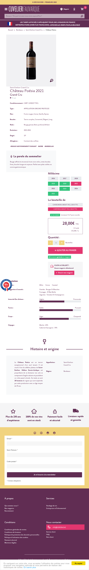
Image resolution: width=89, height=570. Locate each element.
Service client (51, 532)
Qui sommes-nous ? (11, 506)
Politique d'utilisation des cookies (16, 537)
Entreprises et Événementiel (56, 508)
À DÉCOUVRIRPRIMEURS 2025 (44, 2)
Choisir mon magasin (65, 273)
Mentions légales (10, 543)
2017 (64, 178)
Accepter (78, 563)
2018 (76, 178)
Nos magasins (9, 508)
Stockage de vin (51, 506)
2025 (53, 194)
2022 (53, 189)
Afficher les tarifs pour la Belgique (65, 25)
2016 (53, 178)
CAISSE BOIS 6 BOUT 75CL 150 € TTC (65, 205)
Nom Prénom (12, 450)
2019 (53, 184)
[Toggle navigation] (6, 9)
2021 (76, 184)
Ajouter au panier (66, 250)
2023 (64, 189)
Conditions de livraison (13, 532)
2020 (64, 184)
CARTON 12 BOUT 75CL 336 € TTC (65, 209)
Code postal (11, 461)
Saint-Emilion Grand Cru (34, 30)
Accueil (10, 30)
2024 (76, 189)
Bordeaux (19, 30)
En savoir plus (30, 567)
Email (9, 439)
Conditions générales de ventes (15, 530)
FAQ (47, 535)
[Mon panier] (82, 9)
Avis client (50, 537)
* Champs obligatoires (14, 481)
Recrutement (9, 511)
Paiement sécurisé (11, 540)
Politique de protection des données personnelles (22, 535)
